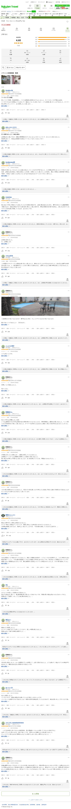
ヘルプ (26, 2)
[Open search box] (3, 67)
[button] (6, 79)
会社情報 (4, 804)
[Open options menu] (69, 90)
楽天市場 (58, 2)
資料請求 (44, 804)
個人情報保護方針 (13, 804)
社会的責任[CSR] (24, 804)
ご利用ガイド (33, 2)
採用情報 (32, 804)
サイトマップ (41, 2)
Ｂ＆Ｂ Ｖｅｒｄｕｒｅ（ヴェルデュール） (13, 21)
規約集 (38, 804)
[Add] (67, 21)
